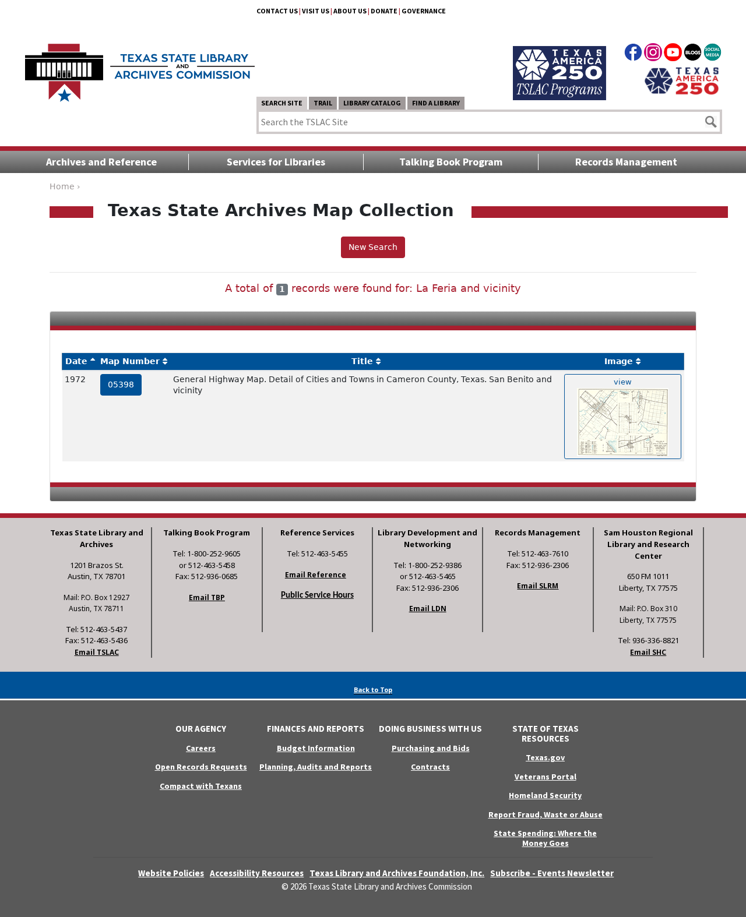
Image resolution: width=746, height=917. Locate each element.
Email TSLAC (97, 652)
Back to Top (373, 689)
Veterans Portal (545, 776)
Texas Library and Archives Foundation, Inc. (396, 873)
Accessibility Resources (257, 873)
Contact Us (277, 10)
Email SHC (648, 652)
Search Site (281, 102)
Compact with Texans (201, 786)
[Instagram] (653, 54)
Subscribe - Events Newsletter (552, 873)
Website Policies (171, 873)
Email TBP (207, 597)
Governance (424, 10)
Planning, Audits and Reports (315, 766)
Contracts (430, 766)
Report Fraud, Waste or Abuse (545, 814)
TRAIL (323, 102)
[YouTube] (673, 54)
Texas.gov (545, 757)
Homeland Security (545, 795)
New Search (373, 247)
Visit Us (315, 10)
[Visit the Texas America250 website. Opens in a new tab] (682, 79)
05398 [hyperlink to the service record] (121, 384)
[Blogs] (693, 54)
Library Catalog (372, 102)
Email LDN (427, 608)
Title (362, 361)
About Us (350, 10)
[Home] (140, 67)
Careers (201, 748)
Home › (65, 186)
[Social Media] (712, 54)
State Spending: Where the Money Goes (545, 838)
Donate (384, 10)
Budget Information (316, 748)
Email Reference (315, 575)
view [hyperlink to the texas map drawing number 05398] (623, 382)
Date (76, 361)
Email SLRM (537, 586)
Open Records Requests (201, 766)
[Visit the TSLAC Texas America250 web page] (559, 59)
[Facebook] (633, 54)
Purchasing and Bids (431, 748)
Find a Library (436, 102)
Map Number (130, 361)
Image (618, 361)
